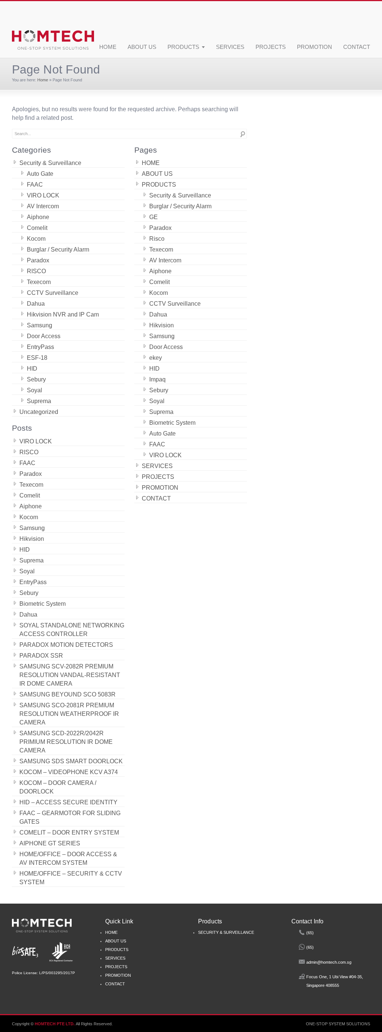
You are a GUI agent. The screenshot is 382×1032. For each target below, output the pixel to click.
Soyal (34, 390)
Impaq (157, 379)
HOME (107, 47)
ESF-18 (37, 358)
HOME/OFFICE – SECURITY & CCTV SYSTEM (70, 877)
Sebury (36, 379)
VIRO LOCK (43, 195)
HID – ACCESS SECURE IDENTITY (68, 802)
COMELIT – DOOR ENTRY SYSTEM (69, 832)
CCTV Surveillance (52, 293)
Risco (157, 239)
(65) (310, 932)
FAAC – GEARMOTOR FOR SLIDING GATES (69, 817)
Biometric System (42, 604)
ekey (155, 358)
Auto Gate (40, 174)
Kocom (36, 239)
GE (153, 217)
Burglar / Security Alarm (58, 249)
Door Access (43, 336)
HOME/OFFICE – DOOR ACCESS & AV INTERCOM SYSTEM (68, 858)
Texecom (39, 282)
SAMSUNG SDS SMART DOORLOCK (71, 761)
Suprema (39, 401)
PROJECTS (271, 47)
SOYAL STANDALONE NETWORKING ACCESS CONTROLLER (71, 629)
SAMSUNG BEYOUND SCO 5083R (67, 694)
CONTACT (356, 47)
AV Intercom (43, 206)
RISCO (36, 271)
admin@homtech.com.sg (328, 962)
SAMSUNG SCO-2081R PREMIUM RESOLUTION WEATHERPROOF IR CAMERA (69, 714)
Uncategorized (38, 412)
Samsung (39, 325)
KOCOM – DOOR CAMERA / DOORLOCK (57, 787)
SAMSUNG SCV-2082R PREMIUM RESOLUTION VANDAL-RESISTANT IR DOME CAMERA (69, 675)
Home (42, 80)
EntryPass (40, 347)
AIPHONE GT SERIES (49, 843)
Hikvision (31, 539)
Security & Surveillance (50, 163)
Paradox (38, 260)
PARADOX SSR (41, 655)
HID (32, 368)
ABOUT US (142, 47)
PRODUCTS (183, 47)
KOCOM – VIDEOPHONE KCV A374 (68, 772)
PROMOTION (314, 47)
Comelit (37, 228)
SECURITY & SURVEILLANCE (226, 932)
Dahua (36, 303)
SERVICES (230, 47)
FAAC (35, 184)
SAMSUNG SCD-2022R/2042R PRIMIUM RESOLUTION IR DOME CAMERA (66, 742)
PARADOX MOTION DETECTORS (66, 645)
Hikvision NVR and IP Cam (63, 314)
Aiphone (38, 217)
